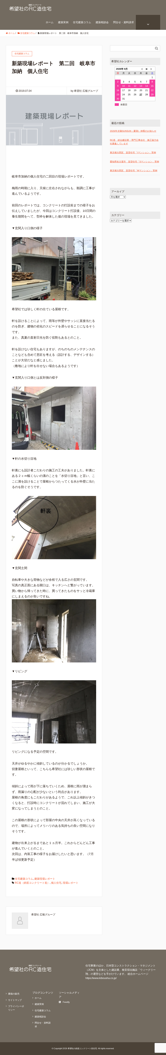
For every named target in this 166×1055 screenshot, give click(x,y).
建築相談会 (102, 22)
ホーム (49, 22)
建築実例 (63, 22)
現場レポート (70, 882)
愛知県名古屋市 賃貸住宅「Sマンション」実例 (134, 161)
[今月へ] (146, 69)
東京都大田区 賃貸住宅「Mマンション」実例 (133, 170)
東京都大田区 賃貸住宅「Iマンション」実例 (133, 152)
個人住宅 (56, 882)
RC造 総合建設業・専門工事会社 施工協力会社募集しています (134, 142)
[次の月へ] (152, 69)
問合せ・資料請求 (123, 22)
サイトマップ (15, 1000)
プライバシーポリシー (16, 1008)
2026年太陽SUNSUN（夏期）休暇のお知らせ (133, 131)
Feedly (66, 1002)
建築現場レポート (44, 878)
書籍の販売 (13, 993)
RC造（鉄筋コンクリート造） (32, 882)
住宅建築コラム (82, 22)
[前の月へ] (141, 69)
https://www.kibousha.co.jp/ (101, 978)
